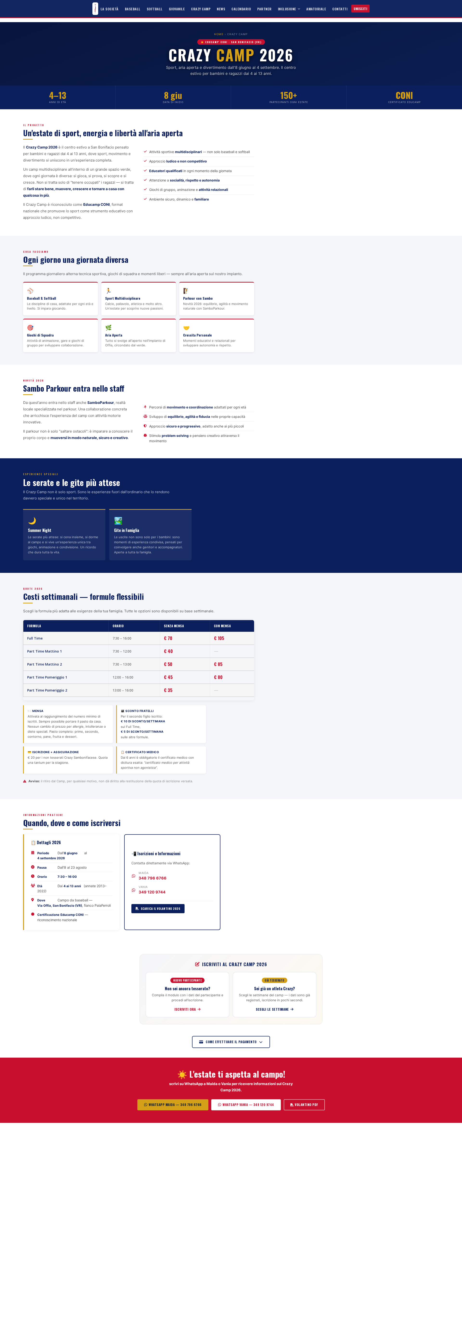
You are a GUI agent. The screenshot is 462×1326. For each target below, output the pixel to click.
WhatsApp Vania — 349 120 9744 (248, 1104)
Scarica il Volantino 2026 (160, 908)
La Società (110, 8)
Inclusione (287, 8)
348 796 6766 (153, 878)
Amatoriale (316, 8)
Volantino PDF (306, 1104)
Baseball (133, 8)
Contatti (339, 8)
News (221, 8)
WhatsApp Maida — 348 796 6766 (175, 1104)
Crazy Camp (201, 8)
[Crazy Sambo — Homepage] (95, 8)
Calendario (241, 8)
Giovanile (177, 8)
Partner (264, 8)
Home (219, 34)
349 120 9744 (152, 892)
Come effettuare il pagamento (231, 1041)
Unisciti (360, 8)
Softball (155, 8)
